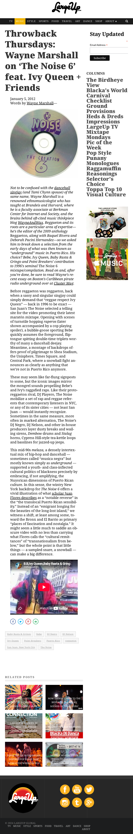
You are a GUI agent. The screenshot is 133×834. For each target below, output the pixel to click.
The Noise (46, 647)
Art (77, 21)
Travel (67, 21)
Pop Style (99, 152)
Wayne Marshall (40, 103)
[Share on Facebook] (13, 621)
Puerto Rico (53, 640)
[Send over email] (36, 621)
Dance (87, 21)
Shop (98, 21)
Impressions (103, 121)
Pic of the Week (99, 145)
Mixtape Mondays (98, 134)
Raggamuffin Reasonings (103, 171)
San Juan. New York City (21, 647)
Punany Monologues (102, 160)
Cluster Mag (63, 283)
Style (31, 21)
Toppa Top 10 (104, 189)
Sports (44, 21)
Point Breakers (32, 640)
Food (55, 21)
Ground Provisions (100, 108)
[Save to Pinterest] (28, 621)
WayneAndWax (30, 222)
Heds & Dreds (104, 116)
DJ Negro (52, 634)
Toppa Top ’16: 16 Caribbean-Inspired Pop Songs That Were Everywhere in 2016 (24, 759)
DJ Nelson (68, 634)
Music (20, 21)
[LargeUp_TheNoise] (44, 180)
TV (11, 21)
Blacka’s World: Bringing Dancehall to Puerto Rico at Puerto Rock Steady (64, 730)
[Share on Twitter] (21, 621)
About (109, 21)
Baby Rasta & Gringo (19, 634)
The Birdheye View (104, 82)
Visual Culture (106, 194)
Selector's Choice (99, 181)
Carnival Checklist (99, 98)
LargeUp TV (102, 126)
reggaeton (71, 640)
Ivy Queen (13, 640)
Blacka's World (106, 90)
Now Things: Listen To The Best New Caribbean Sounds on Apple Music (23, 702)
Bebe (39, 634)
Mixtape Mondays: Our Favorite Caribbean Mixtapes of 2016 (64, 759)
